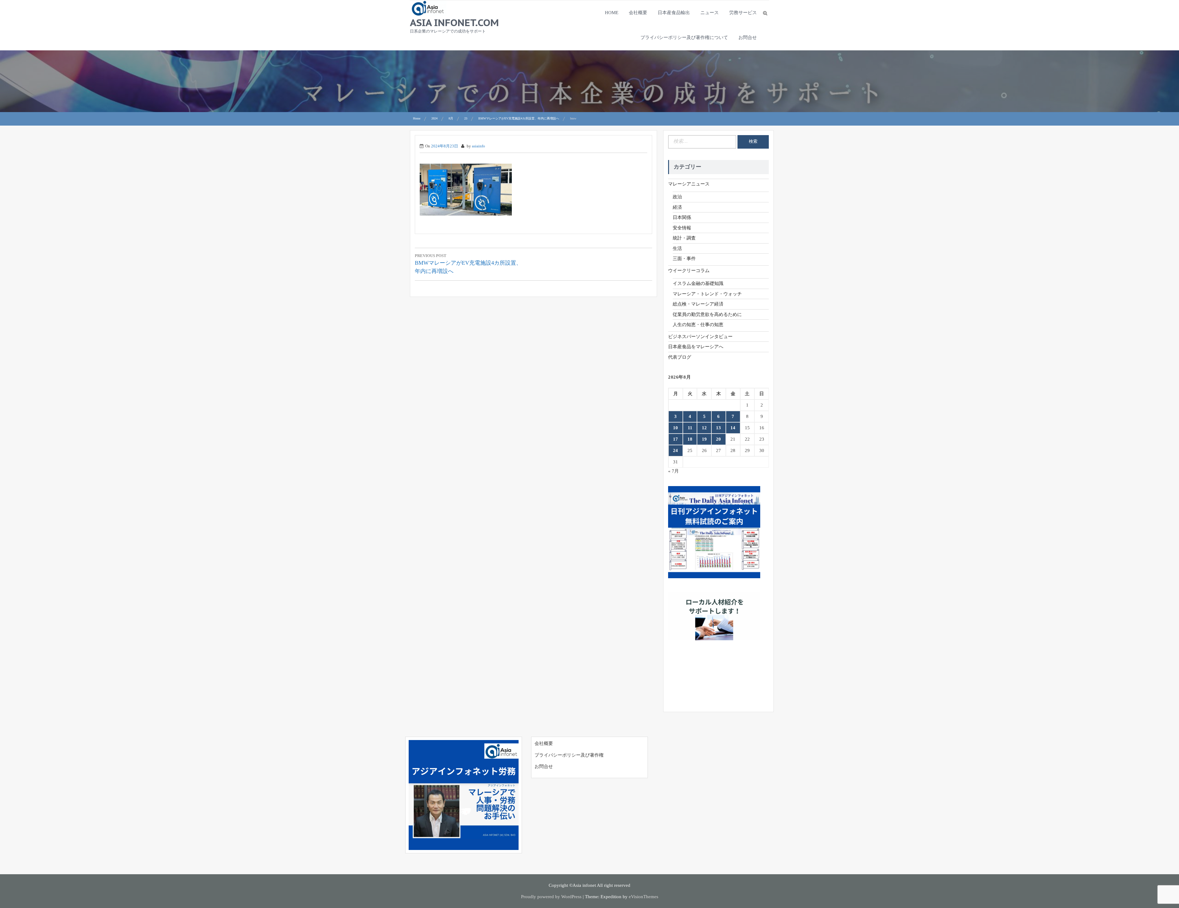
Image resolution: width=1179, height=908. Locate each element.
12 (704, 427)
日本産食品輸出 (674, 12)
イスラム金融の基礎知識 (698, 283)
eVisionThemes (643, 896)
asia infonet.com (454, 22)
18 (689, 439)
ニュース (709, 12)
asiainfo (478, 146)
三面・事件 (684, 258)
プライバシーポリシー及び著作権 (569, 755)
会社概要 (638, 12)
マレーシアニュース (689, 183)
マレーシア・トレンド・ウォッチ (707, 293)
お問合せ (747, 37)
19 (704, 439)
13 (718, 427)
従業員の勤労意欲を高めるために (707, 314)
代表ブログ (679, 357)
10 (675, 427)
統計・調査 (684, 238)
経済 (677, 207)
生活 (677, 248)
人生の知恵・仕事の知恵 (698, 324)
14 (732, 427)
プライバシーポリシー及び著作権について (684, 37)
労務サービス (743, 12)
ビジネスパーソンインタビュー (700, 336)
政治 (677, 196)
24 (675, 450)
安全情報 (682, 227)
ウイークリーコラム (689, 270)
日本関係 (682, 217)
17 (675, 439)
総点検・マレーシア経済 (698, 304)
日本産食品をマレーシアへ (695, 346)
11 (690, 427)
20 (718, 439)
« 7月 (673, 471)
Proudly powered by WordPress (551, 896)
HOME (611, 12)
